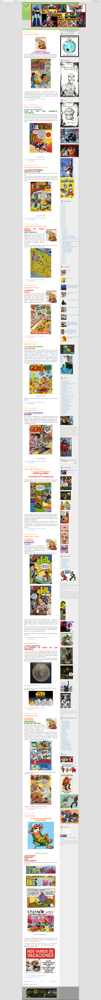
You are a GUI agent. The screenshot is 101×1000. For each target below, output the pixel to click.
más (28, 399)
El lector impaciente (65, 725)
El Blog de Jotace (65, 740)
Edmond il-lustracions (66, 723)
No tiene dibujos (65, 404)
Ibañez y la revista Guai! (30, 410)
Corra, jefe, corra (65, 734)
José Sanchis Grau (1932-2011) (73, 314)
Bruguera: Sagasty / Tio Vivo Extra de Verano (35, 226)
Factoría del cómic (65, 566)
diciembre (64, 229)
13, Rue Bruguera (65, 560)
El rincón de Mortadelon (66, 745)
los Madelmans (39, 661)
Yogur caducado (65, 733)
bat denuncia (64, 385)
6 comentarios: (43, 159)
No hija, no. (64, 737)
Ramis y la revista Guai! (30, 344)
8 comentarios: (43, 218)
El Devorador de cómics (66, 747)
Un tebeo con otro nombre (66, 748)
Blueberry (41, 354)
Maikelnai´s (37, 685)
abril (63, 257)
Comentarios (64, 832)
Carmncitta (64, 732)
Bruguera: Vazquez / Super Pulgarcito (33, 107)
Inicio (41, 981)
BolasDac (64, 736)
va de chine (64, 412)
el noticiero (64, 386)
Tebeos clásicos (65, 563)
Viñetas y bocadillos (65, 559)
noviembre (65, 230)
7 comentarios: (43, 402)
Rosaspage (64, 562)
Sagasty (30, 245)
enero (64, 261)
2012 (63, 222)
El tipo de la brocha (65, 741)
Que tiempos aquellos (66, 405)
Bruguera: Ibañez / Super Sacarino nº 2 (33, 469)
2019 (63, 213)
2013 (63, 221)
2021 (63, 210)
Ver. (28, 635)
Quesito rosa (64, 730)
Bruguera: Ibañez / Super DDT (31, 536)
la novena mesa (65, 394)
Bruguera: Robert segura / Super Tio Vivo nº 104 (35, 167)
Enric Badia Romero (65, 722)
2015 (63, 218)
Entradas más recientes (28, 981)
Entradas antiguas (53, 981)
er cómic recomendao (66, 391)
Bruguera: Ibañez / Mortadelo (31, 287)
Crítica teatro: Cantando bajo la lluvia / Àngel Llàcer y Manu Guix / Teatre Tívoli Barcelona (72, 286)
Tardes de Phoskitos (66, 726)
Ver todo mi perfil (70, 472)
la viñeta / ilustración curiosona (33, 976)
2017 (63, 215)
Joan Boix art (64, 738)
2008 (63, 227)
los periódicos (39, 658)
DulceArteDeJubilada (66, 721)
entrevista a (64, 390)
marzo (64, 258)
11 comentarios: (43, 98)
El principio (64, 389)
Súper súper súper (65, 408)
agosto (64, 234)
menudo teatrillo (65, 400)
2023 (63, 207)
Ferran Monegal (46, 938)
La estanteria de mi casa (66, 744)
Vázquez (54, 114)
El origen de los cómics (66, 387)
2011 (63, 223)
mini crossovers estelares (66, 401)
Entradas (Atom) (33, 984)
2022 (63, 209)
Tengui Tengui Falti (65, 409)
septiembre (65, 233)
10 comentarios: (43, 461)
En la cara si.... (69, 277)
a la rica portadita (31, 100)
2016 (63, 217)
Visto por (63, 413)
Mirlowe (34, 357)
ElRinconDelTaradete (72, 470)
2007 (63, 262)
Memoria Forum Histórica (66, 398)
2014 (63, 219)
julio (63, 253)
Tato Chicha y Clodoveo (51, 355)
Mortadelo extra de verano (30, 715)
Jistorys (63, 393)
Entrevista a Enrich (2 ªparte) (72, 307)
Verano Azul (30, 631)
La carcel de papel (65, 567)
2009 (63, 226)
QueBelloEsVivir (65, 406)
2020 (63, 211)
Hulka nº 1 (69, 270)
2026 (63, 203)
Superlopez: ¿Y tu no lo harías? (31, 34)
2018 (63, 214)
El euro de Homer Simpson (30, 643)
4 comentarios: (43, 707)
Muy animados (64, 402)
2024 (63, 206)
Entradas (63, 830)
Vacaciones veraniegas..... (30, 816)
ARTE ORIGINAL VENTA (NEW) (68, 383)
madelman (64, 397)
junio (63, 254)
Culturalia (63, 729)
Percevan (46, 354)
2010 (63, 225)
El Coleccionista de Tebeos (67, 749)
